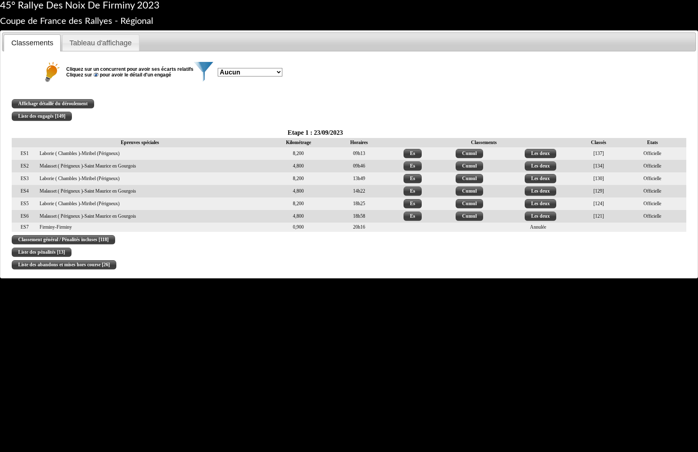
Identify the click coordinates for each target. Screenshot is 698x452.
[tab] (32, 42)
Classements (32, 43)
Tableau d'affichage (100, 43)
